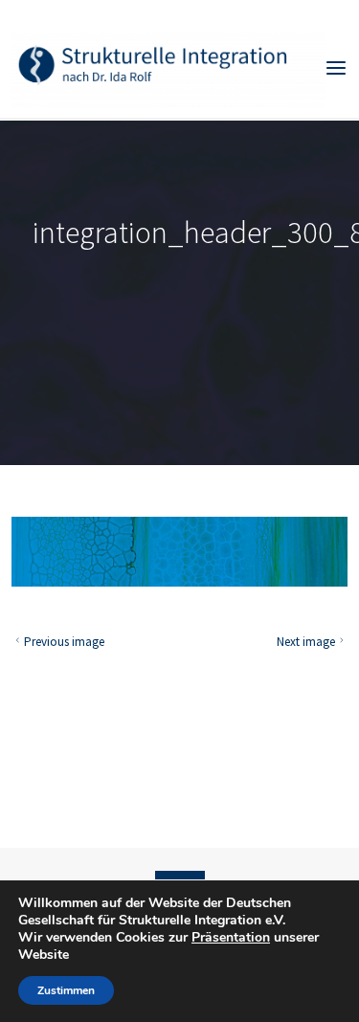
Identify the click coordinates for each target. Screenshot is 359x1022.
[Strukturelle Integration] (168, 66)
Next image (306, 641)
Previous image (64, 641)
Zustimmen (66, 990)
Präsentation (230, 937)
